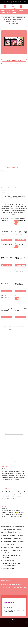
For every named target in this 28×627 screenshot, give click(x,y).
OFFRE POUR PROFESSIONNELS (17, 622)
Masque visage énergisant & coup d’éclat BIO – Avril (18, 233)
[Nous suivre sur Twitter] (6, 592)
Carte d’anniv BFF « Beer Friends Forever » (4, 233)
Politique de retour (15, 623)
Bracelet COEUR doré (4, 258)
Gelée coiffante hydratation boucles (19, 284)
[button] (2, 6)
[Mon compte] (24, 6)
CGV (9, 623)
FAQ (26, 622)
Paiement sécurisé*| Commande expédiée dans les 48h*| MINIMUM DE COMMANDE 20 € (13, 11)
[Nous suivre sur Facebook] (2, 592)
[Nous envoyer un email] (9, 592)
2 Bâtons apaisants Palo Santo (19, 310)
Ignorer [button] (21, 2)
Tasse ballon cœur (4, 283)
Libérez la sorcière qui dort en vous (18, 258)
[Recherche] (5, 6)
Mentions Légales (5, 622)
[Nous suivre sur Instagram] (4, 592)
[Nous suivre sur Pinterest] (11, 592)
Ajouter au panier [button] (6, 239)
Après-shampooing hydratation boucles (5, 310)
